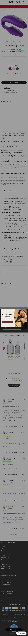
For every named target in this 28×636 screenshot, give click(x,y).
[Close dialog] (26, 309)
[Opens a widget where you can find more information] (21, 633)
